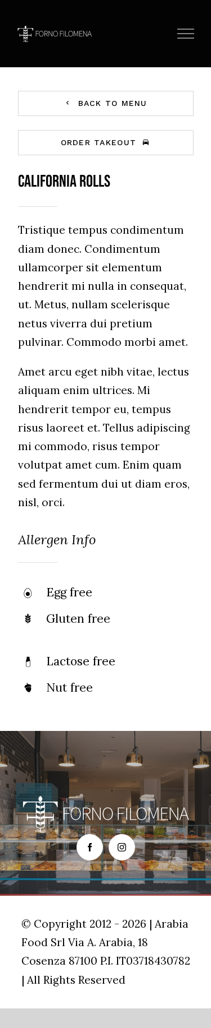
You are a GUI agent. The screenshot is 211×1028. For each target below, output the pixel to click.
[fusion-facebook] (90, 847)
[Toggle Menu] (186, 34)
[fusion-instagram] (122, 847)
